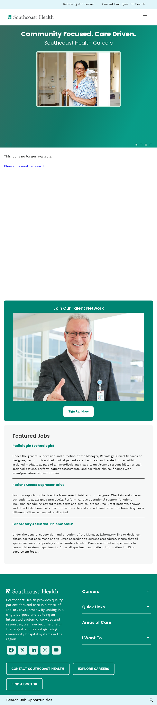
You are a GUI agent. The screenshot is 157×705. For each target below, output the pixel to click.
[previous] (6, 144)
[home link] (32, 591)
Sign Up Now (78, 411)
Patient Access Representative (38, 485)
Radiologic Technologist (33, 446)
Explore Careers (93, 669)
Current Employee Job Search (123, 5)
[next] (11, 144)
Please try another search (24, 166)
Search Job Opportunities (29, 700)
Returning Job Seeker (78, 5)
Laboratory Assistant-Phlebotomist (43, 524)
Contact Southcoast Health (37, 669)
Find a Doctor (24, 684)
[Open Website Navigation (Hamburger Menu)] (142, 18)
